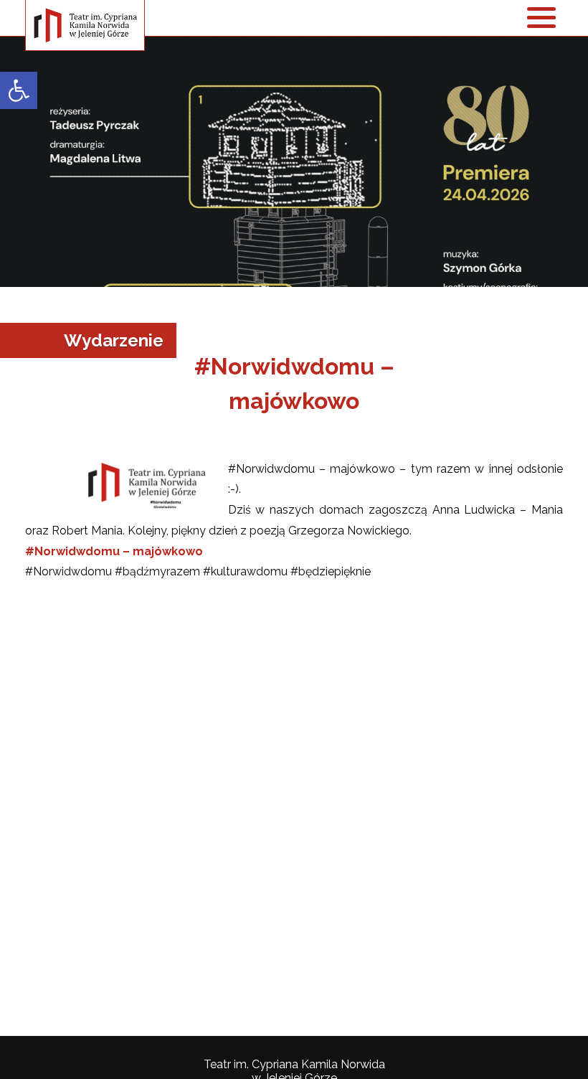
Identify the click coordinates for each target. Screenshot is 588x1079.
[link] (18, 90)
